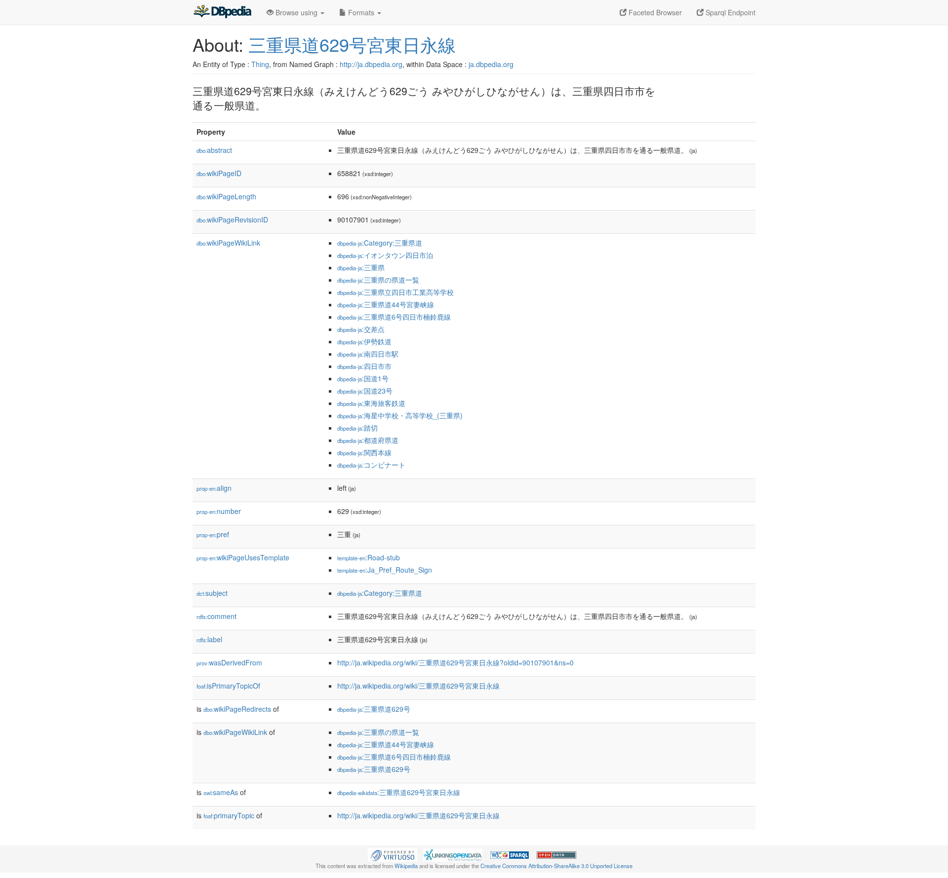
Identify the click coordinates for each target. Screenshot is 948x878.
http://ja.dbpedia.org (371, 64)
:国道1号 (363, 378)
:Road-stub (368, 557)
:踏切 (357, 428)
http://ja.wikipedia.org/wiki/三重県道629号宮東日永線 (418, 686)
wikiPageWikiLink (228, 243)
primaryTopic (228, 815)
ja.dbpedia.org (491, 64)
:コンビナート (371, 465)
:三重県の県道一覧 (378, 280)
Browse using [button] (296, 12)
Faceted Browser (654, 12)
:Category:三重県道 (379, 243)
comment (217, 616)
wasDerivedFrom (229, 662)
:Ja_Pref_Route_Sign (384, 570)
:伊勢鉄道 (364, 341)
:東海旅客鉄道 (371, 403)
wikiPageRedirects (237, 709)
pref (213, 534)
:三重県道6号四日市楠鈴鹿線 (394, 317)
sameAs (220, 792)
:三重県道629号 (373, 709)
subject (212, 593)
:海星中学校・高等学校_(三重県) (400, 415)
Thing (260, 64)
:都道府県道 (367, 440)
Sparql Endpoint (729, 12)
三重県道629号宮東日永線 (352, 44)
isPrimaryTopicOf (228, 686)
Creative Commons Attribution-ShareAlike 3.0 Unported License (556, 866)
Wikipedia (406, 866)
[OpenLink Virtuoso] (392, 854)
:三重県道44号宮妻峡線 (385, 304)
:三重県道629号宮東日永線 (398, 792)
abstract (214, 150)
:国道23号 (365, 391)
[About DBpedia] (222, 12)
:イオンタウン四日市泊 (385, 255)
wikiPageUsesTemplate (243, 557)
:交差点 (361, 329)
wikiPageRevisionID (232, 219)
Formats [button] (361, 12)
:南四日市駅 (367, 354)
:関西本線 (364, 452)
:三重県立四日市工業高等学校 (395, 292)
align (214, 488)
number (219, 511)
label (209, 639)
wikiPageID (219, 173)
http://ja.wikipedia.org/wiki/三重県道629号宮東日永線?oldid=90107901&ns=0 (455, 662)
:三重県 (361, 267)
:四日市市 (364, 366)
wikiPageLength (226, 196)
